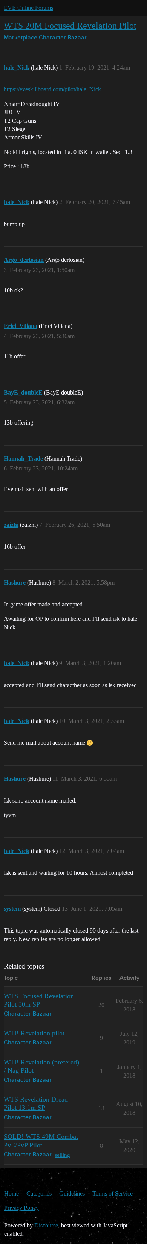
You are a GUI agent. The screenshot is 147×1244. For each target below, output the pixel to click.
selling (62, 1155)
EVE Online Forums (28, 8)
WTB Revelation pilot (34, 1033)
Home (11, 1193)
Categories (39, 1193)
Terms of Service (112, 1193)
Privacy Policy (21, 1208)
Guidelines (72, 1193)
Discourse (46, 1225)
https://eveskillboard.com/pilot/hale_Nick (52, 89)
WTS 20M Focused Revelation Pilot (70, 25)
